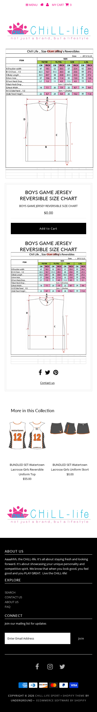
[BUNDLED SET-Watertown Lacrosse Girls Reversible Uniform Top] (27, 435)
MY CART (62, 5)
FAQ (7, 607)
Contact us (47, 383)
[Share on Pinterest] (55, 373)
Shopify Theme (74, 695)
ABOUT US (11, 602)
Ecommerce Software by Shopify (61, 700)
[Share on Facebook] (40, 373)
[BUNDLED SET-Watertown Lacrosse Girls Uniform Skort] (70, 428)
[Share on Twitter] (47, 373)
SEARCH (10, 592)
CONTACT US (13, 597)
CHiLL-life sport (47, 695)
